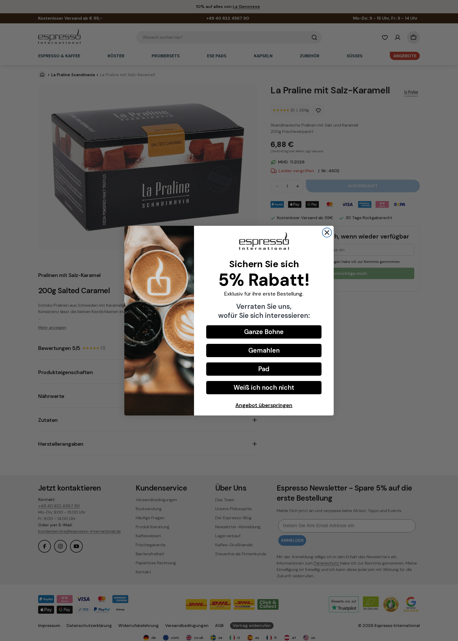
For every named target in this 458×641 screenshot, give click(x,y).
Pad (264, 369)
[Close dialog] (327, 232)
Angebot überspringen (263, 405)
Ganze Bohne (264, 332)
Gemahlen (264, 350)
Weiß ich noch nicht (264, 387)
